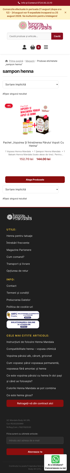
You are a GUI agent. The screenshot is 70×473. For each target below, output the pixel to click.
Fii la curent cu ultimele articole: (22, 433)
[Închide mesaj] (65, 12)
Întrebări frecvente (18, 242)
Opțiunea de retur (17, 270)
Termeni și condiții (18, 292)
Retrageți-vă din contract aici (35, 403)
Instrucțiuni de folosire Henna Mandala (30, 341)
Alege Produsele (35, 179)
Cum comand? (15, 256)
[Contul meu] (24, 47)
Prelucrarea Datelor (18, 299)
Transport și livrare (18, 263)
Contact (11, 285)
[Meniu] (46, 47)
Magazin (30, 61)
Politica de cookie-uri (20, 306)
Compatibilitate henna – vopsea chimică (31, 348)
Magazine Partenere (19, 249)
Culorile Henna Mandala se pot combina (31, 388)
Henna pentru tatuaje (19, 235)
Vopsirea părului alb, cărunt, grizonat (29, 355)
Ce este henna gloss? (20, 395)
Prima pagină (16, 61)
